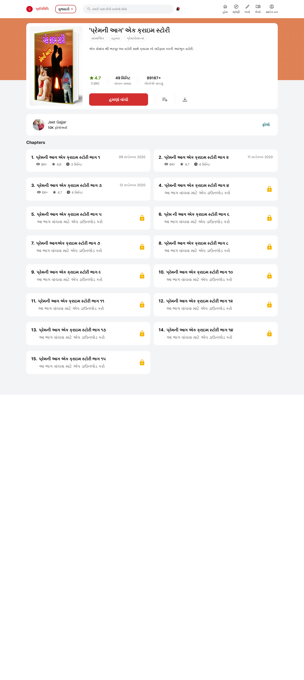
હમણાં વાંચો (118, 99)
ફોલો (266, 124)
